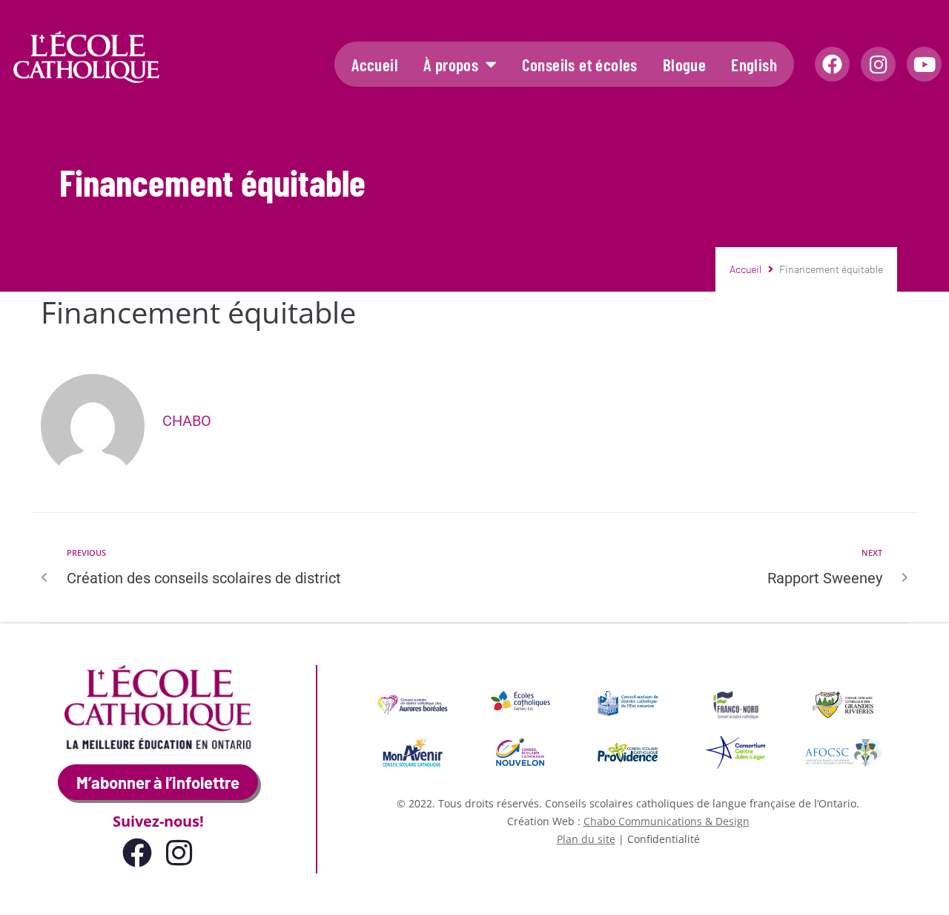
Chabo (186, 421)
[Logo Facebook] (832, 64)
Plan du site (586, 839)
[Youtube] (924, 64)
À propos (450, 64)
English (754, 64)
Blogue (684, 64)
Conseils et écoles (580, 64)
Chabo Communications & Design (666, 821)
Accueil (374, 64)
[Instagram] (878, 64)
